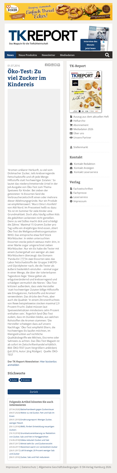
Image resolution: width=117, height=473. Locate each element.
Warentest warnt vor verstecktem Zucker (38, 447)
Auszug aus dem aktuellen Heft (91, 116)
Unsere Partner (82, 137)
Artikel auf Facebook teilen (46, 66)
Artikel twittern (49, 66)
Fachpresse (80, 193)
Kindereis (26, 380)
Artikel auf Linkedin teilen (52, 66)
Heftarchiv (79, 120)
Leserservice (80, 197)
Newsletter (48, 55)
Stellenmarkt (80, 147)
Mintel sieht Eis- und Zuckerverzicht (36, 443)
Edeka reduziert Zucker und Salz (34, 440)
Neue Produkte (28, 55)
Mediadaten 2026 (83, 129)
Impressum (80, 201)
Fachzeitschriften (83, 188)
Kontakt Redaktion (84, 164)
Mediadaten (67, 55)
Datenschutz (29, 467)
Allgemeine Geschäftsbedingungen (59, 467)
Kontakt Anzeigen (84, 168)
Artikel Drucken (58, 66)
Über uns (78, 133)
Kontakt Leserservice (86, 172)
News (10, 55)
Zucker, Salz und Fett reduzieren (34, 457)
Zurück (34, 391)
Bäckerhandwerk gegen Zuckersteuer (37, 409)
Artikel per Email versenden (55, 66)
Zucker (14, 380)
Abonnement (81, 125)
